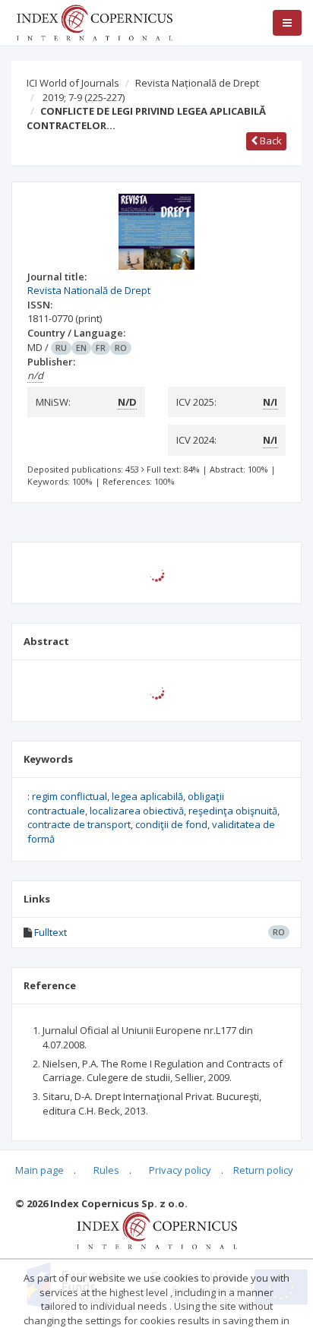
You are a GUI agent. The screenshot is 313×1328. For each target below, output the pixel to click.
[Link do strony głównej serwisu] (94, 21)
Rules (106, 1170)
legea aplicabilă (147, 796)
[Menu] (287, 23)
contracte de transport (79, 824)
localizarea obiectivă (137, 810)
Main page (39, 1170)
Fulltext (50, 932)
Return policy (263, 1170)
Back (270, 140)
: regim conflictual (67, 796)
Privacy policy (180, 1170)
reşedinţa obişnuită (232, 810)
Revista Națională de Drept (197, 83)
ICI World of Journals (73, 83)
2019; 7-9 (84, 97)
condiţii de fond (171, 824)
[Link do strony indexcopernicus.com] (156, 1229)
